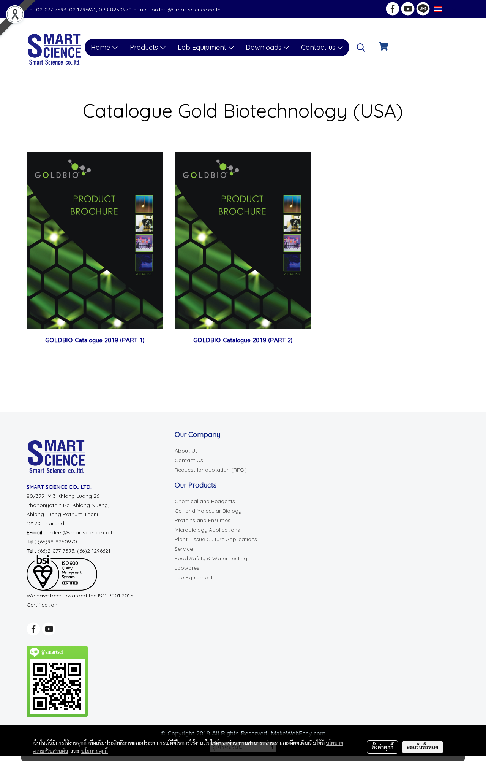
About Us (186, 450)
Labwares (187, 567)
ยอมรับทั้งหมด (423, 746)
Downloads (264, 47)
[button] (361, 47)
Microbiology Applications (207, 529)
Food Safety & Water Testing (211, 558)
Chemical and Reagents (205, 501)
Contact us (319, 47)
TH (447, 9)
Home (101, 47)
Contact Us (189, 460)
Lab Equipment (203, 47)
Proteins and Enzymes (202, 520)
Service (184, 548)
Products (145, 47)
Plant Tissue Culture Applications (216, 539)
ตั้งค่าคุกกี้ (382, 746)
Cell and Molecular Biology (208, 510)
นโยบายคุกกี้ (94, 750)
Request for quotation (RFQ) (211, 469)
